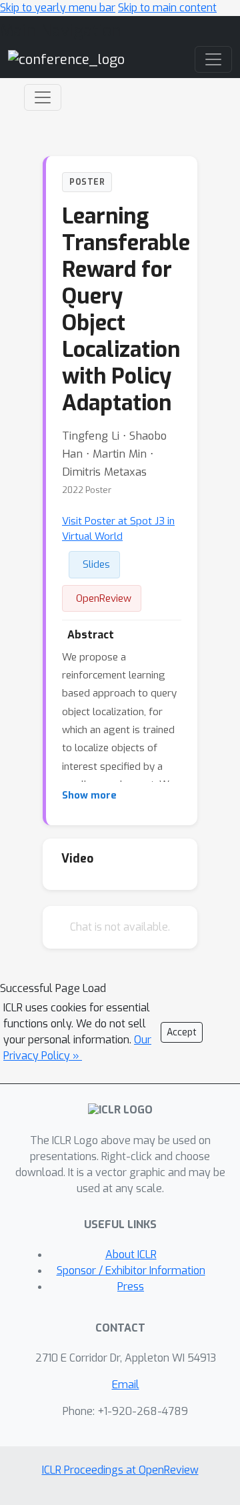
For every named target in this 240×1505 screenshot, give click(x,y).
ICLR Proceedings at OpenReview (120, 1470)
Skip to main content (167, 8)
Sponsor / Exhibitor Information (131, 1271)
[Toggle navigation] (42, 97)
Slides (96, 564)
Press (130, 1287)
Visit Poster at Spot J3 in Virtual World (118, 528)
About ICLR (131, 1254)
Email (125, 1385)
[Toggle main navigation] (213, 59)
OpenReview (103, 598)
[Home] (66, 59)
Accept (182, 1032)
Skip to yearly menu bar (57, 8)
